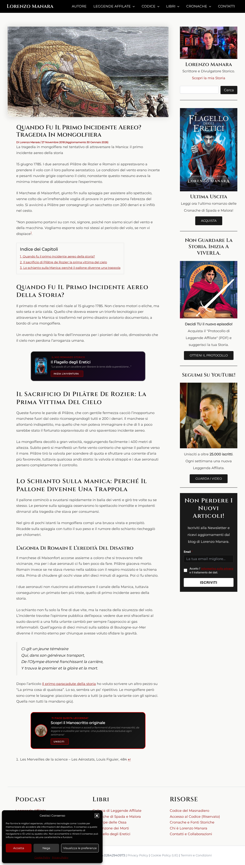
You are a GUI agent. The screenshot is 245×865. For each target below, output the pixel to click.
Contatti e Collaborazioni (191, 834)
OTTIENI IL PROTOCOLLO (209, 355)
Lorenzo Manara (30, 6)
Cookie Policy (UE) (164, 855)
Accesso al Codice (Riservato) (195, 816)
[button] (97, 816)
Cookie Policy (42, 857)
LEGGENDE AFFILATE (112, 6)
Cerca (229, 90)
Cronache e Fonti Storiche (192, 822)
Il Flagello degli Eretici (111, 834)
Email (188, 552)
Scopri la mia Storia (208, 78)
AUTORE (79, 6)
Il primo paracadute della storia (69, 684)
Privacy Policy (60, 857)
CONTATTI (226, 6)
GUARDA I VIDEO (208, 478)
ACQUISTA (208, 221)
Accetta (18, 848)
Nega (46, 848)
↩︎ (129, 759)
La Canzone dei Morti (110, 828)
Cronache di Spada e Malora (116, 816)
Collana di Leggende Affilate (116, 811)
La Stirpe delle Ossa (109, 822)
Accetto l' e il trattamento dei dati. (211, 570)
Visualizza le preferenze (80, 848)
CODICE (148, 6)
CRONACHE (196, 6)
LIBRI (170, 6)
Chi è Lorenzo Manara (188, 828)
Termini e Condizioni (196, 855)
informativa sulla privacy (217, 568)
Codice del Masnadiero (189, 811)
